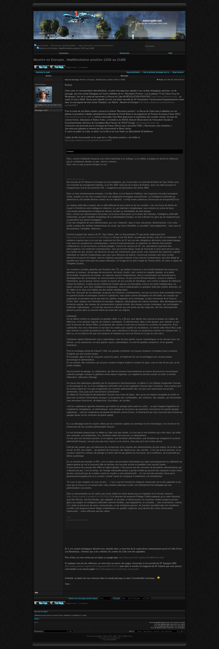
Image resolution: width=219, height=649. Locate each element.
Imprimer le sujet (43, 72)
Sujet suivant (178, 72)
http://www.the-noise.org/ (147, 123)
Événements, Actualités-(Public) (63, 45)
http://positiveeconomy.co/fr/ (78, 117)
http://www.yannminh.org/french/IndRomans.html (141, 557)
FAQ (170, 53)
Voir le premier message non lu (156, 72)
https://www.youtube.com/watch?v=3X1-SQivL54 (89, 496)
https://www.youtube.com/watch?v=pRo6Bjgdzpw (89, 237)
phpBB (98, 636)
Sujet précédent (133, 72)
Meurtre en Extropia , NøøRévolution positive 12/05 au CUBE (66, 48)
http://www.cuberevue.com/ (164, 96)
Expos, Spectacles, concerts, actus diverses (96, 45)
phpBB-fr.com (115, 638)
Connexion (63, 53)
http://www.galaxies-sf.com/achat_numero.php (117, 569)
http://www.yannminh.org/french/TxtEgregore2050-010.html (92, 566)
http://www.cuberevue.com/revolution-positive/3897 (88, 140)
